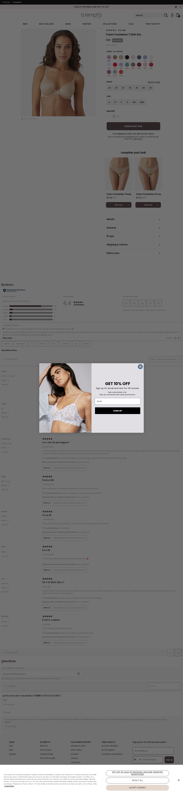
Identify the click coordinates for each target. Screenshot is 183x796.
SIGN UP (117, 410)
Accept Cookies (137, 788)
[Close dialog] (140, 366)
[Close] (179, 780)
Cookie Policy (9, 786)
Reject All (137, 780)
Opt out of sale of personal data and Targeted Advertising (137, 773)
